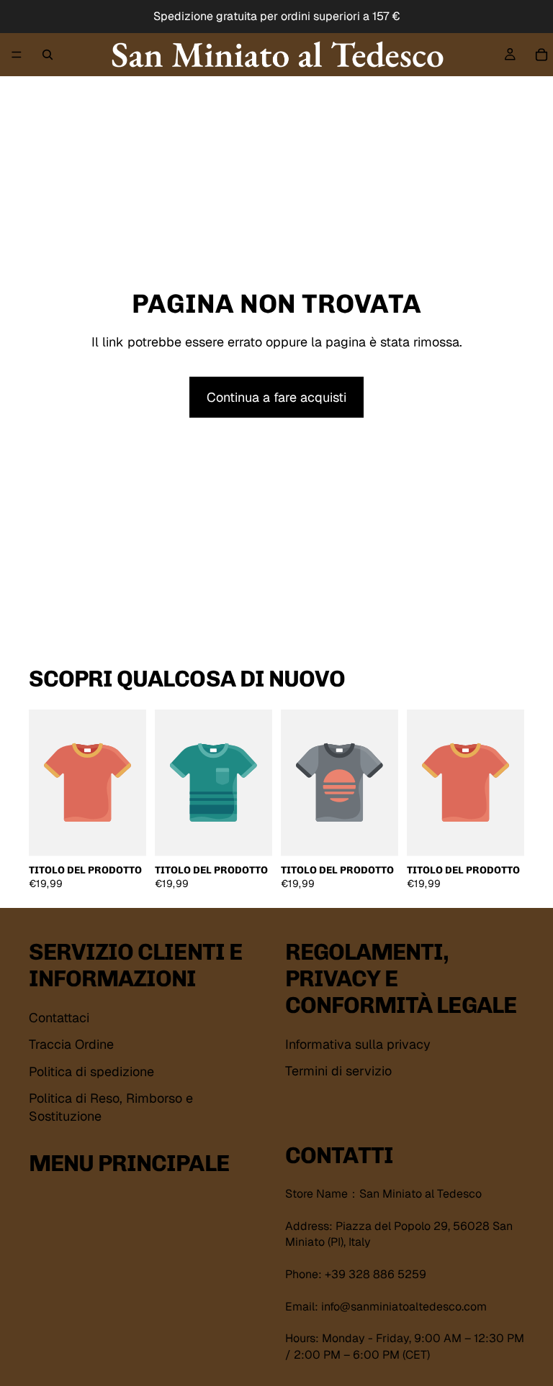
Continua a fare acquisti (276, 397)
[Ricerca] (47, 54)
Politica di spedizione (91, 1071)
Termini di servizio (338, 1071)
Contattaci (59, 1017)
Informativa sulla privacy (358, 1044)
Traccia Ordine (71, 1044)
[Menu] (16, 54)
